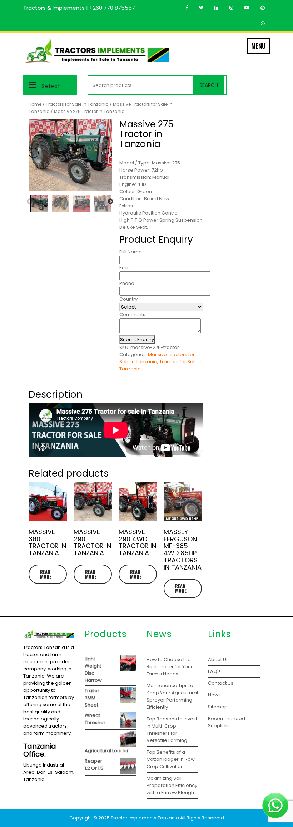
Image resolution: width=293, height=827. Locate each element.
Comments (132, 314)
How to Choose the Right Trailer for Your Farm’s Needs (169, 666)
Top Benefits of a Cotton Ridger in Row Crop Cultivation (170, 759)
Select (51, 86)
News (214, 694)
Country (128, 299)
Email (125, 267)
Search (208, 85)
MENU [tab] (258, 45)
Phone (126, 283)
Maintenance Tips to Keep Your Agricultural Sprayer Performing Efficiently (172, 696)
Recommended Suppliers (226, 722)
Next (110, 201)
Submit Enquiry (137, 339)
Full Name (130, 251)
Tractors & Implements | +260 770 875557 (79, 7)
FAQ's (214, 671)
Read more (45, 574)
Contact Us (220, 683)
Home (35, 104)
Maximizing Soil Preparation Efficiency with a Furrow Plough (171, 785)
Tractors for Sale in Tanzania (77, 104)
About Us (218, 659)
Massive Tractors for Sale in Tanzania (157, 358)
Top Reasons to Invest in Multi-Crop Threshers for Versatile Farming (171, 729)
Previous (29, 201)
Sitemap (218, 706)
